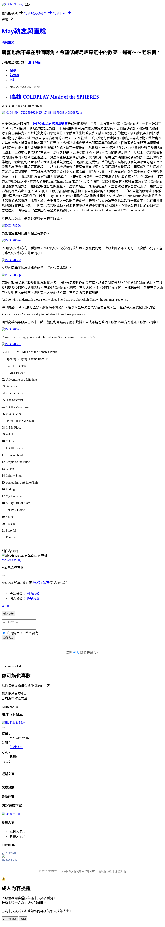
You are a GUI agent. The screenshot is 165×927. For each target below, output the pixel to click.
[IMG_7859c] (11, 225)
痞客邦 (37, 582)
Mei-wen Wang (11, 560)
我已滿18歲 (9, 919)
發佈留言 (8, 638)
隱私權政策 (105, 871)
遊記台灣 (33, 598)
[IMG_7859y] (11, 329)
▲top (5, 605)
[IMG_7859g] (11, 260)
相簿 (13, 70)
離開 (23, 919)
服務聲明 (121, 871)
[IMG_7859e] (11, 240)
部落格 (14, 75)
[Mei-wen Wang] (3, 856)
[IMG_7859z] (11, 344)
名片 (13, 80)
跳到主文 (8, 42)
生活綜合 (34, 62)
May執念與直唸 (24, 31)
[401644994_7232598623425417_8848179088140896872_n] (42, 112)
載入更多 (8, 613)
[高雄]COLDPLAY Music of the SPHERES (54, 97)
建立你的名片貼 (9, 860)
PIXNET (52, 871)
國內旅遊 (33, 593)
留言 (46, 582)
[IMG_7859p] (11, 275)
